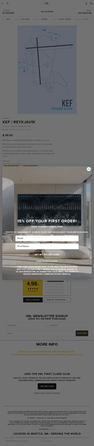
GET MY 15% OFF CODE (47, 254)
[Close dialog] (89, 169)
